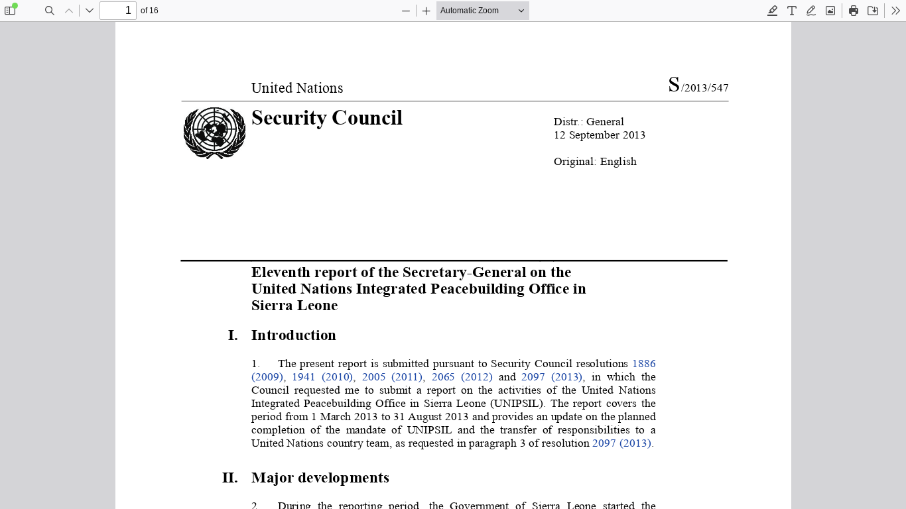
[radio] (772, 10)
